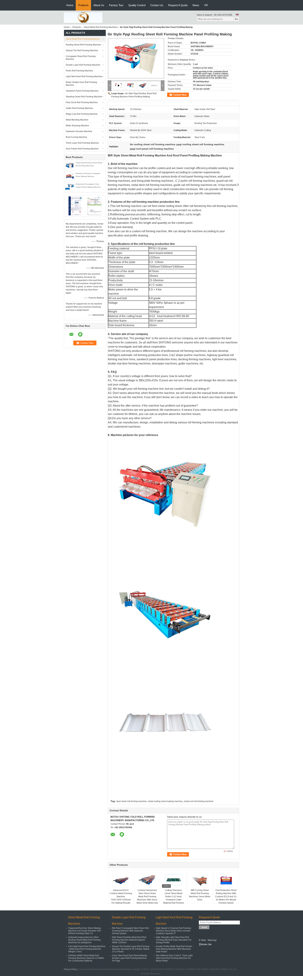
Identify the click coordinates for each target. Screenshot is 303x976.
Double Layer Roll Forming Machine (83, 65)
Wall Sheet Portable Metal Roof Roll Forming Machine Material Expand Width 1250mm (129, 940)
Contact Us (156, 5)
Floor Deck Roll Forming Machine (82, 102)
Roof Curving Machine (76, 137)
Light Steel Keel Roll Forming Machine (84, 76)
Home (69, 5)
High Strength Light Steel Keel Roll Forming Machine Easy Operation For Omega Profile (173, 940)
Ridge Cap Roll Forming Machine (82, 114)
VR (206, 5)
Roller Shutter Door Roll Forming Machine (81, 83)
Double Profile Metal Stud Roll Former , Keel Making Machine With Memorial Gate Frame (174, 949)
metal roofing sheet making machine (165, 801)
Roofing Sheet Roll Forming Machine (83, 44)
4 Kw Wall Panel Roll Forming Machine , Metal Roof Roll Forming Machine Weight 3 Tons (86, 949)
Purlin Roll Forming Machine (79, 70)
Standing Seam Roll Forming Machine (84, 96)
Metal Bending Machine (77, 120)
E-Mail (202, 940)
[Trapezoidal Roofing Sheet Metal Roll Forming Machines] (70, 165)
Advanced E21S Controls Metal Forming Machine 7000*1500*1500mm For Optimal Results (121, 896)
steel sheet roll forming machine (131, 801)
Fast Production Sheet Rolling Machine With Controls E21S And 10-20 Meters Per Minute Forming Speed (226, 896)
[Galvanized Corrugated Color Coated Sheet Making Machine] (70, 186)
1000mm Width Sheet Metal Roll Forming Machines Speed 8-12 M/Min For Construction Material (86, 958)
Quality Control (136, 5)
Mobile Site (206, 944)
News (196, 5)
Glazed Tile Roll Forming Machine (82, 50)
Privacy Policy (70, 969)
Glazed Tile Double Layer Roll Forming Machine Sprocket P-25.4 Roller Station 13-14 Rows (131, 949)
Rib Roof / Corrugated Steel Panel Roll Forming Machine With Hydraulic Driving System (130, 931)
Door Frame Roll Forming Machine (82, 148)
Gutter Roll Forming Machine (79, 108)
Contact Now (180, 94)
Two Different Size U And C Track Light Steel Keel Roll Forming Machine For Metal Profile (174, 958)
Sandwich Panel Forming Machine (82, 91)
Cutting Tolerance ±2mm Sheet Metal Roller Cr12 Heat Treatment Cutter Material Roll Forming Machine (173, 898)
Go (236, 19)
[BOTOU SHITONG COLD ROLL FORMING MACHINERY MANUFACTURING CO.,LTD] (83, 17)
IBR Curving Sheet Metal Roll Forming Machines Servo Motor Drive (199, 895)
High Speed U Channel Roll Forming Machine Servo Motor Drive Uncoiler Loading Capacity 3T (173, 931)
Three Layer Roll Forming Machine (82, 143)
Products (83, 5)
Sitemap (212, 940)
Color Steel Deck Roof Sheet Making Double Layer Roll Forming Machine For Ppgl (129, 958)
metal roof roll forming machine (198, 801)
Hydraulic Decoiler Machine (79, 131)
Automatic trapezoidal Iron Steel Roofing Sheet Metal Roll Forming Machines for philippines (84, 940)
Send (204, 927)
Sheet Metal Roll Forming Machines (101, 27)
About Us (98, 5)
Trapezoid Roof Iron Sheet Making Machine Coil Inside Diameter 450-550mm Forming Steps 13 (84, 931)
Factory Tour (116, 5)
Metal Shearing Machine (77, 125)
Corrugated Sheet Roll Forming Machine (81, 57)
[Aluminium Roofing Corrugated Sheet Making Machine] (70, 176)
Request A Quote (178, 5)
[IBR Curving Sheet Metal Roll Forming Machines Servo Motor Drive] (199, 880)
